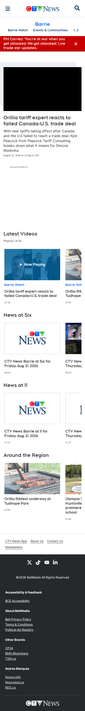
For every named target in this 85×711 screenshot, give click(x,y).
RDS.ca (10, 687)
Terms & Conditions (19, 624)
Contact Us (55, 541)
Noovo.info (13, 677)
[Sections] (7, 8)
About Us (37, 541)
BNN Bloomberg (16, 653)
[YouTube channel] (46, 562)
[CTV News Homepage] (42, 8)
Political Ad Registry (19, 629)
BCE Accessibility (17, 601)
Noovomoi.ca (14, 682)
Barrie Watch (18, 30)
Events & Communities (50, 30)
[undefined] (32, 276)
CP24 (9, 648)
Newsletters (13, 547)
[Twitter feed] (29, 562)
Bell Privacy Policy (18, 619)
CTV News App (16, 541)
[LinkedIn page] (55, 562)
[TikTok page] (38, 562)
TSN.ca (10, 658)
